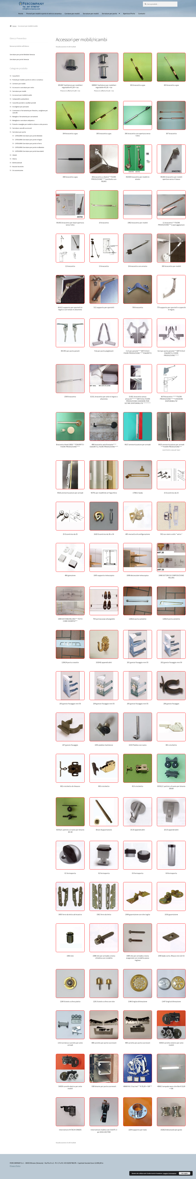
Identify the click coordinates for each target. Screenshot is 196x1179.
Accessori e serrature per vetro (23, 87)
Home (20, 13)
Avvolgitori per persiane (20, 107)
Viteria (14, 159)
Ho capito (184, 1173)
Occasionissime (17, 170)
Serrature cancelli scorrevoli (22, 128)
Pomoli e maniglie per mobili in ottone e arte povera (30, 124)
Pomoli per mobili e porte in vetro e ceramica (43, 13)
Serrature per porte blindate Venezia (22, 55)
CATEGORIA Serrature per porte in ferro (28, 143)
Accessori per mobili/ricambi (22, 95)
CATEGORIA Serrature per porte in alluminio (29, 147)
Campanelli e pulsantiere (20, 99)
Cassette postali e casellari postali (24, 103)
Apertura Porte (129, 13)
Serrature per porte (109, 13)
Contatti (141, 13)
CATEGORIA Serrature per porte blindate (28, 136)
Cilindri (14, 155)
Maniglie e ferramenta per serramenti (25, 117)
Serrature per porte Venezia (19, 59)
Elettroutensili (17, 163)
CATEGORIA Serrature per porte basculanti (29, 151)
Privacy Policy (15, 1166)
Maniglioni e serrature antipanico (23, 120)
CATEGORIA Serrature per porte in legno (28, 140)
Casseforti (16, 76)
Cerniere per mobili (72, 13)
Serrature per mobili (91, 13)
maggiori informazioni (169, 1173)
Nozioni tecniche (18, 167)
